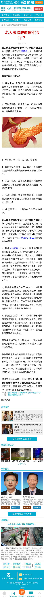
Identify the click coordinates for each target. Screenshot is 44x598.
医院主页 (6, 564)
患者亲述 (27, 20)
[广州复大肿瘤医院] (19, 8)
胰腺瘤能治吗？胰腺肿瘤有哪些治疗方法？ (24, 393)
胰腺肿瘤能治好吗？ (16, 395)
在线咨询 (5, 507)
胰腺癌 (24, 25)
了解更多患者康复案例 (22, 439)
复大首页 (5, 15)
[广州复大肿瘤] (8, 576)
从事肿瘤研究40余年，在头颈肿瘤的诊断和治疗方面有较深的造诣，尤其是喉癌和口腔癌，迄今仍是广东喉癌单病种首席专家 (33, 502)
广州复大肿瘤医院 (27, 238)
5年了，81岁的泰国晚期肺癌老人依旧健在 (27, 426)
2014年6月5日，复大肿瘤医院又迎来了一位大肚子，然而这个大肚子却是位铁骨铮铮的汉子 (28, 417)
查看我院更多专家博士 (22, 514)
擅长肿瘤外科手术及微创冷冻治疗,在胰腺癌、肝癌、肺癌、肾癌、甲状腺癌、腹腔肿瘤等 (11, 502)
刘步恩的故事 (19, 412)
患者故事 (16, 20)
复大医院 (7, 25)
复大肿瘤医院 (22, 587)
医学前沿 (38, 567)
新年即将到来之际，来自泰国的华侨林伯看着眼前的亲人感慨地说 (28, 431)
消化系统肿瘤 (16, 25)
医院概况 (16, 15)
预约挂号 (15, 507)
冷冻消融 (14, 248)
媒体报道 (5, 20)
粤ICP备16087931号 (22, 584)
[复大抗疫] (38, 9)
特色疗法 (6, 567)
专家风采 (27, 15)
